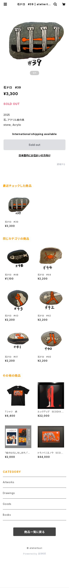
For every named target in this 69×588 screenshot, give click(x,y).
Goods (7, 503)
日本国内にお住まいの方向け (34, 155)
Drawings (9, 493)
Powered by (30, 553)
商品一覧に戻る (34, 532)
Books (7, 514)
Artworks (8, 482)
